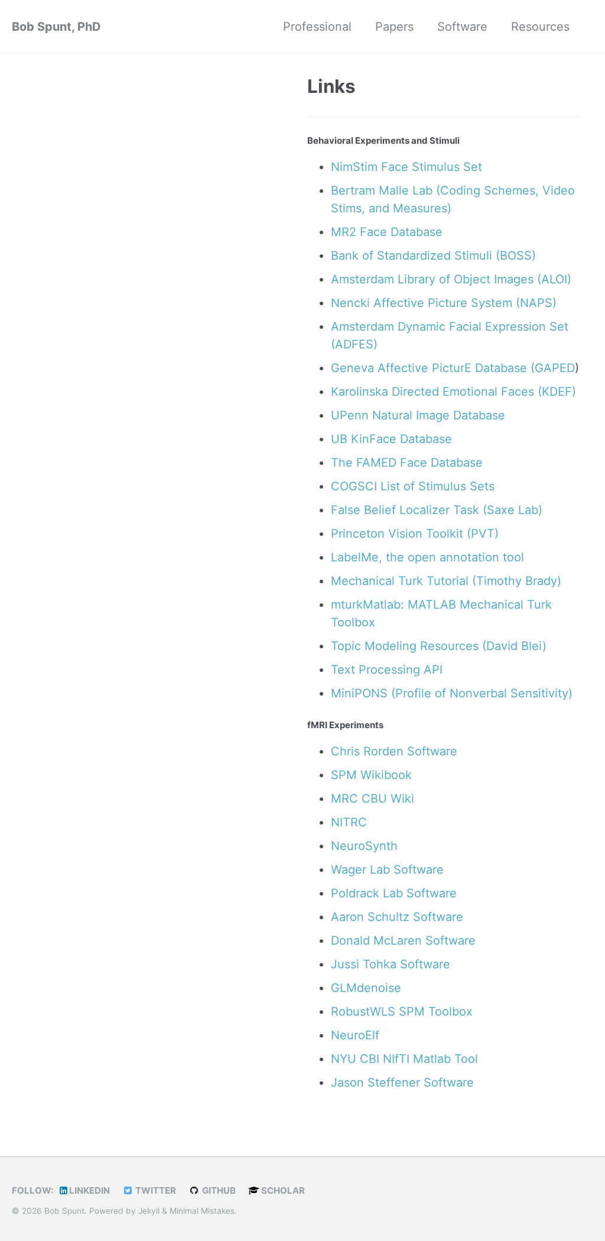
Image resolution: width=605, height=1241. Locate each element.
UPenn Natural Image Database (418, 415)
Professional (317, 27)
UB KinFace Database (391, 439)
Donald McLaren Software (403, 940)
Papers (394, 27)
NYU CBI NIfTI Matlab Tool (404, 1059)
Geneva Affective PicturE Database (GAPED (453, 368)
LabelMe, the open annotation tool (427, 557)
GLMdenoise (366, 988)
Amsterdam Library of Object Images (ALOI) (451, 279)
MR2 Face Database (387, 232)
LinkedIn (88, 1190)
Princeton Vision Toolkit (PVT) (415, 533)
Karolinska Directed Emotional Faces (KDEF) (453, 391)
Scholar (282, 1190)
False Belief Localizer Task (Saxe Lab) (436, 510)
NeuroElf (355, 1035)
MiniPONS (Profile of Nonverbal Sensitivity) (452, 693)
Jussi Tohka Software (390, 964)
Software (462, 27)
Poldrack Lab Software (394, 893)
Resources (540, 27)
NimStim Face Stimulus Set (406, 167)
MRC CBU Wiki (372, 798)
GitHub (218, 1190)
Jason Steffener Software (402, 1082)
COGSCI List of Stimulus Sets (413, 486)
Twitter (155, 1190)
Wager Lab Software (387, 869)
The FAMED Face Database (407, 462)
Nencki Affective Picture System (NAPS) (444, 303)
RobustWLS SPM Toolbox (402, 1011)
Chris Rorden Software (394, 751)
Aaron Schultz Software (397, 917)
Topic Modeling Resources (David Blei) (439, 646)
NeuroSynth (364, 846)
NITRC (349, 822)
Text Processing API (387, 669)
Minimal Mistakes (202, 1211)
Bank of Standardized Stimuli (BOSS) (433, 255)
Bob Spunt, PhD (56, 27)
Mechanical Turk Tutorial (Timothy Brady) (446, 581)
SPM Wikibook (371, 775)
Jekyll (149, 1211)
